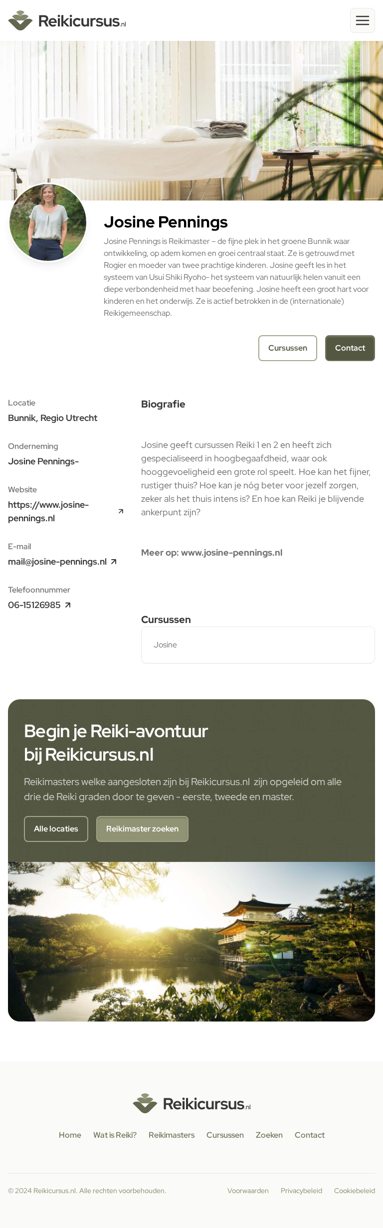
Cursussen (287, 348)
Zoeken (269, 1135)
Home (70, 1135)
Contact (350, 348)
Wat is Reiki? (115, 1135)
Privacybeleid (301, 1190)
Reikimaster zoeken (142, 828)
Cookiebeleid (354, 1190)
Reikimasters (171, 1135)
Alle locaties (56, 828)
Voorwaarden (248, 1190)
